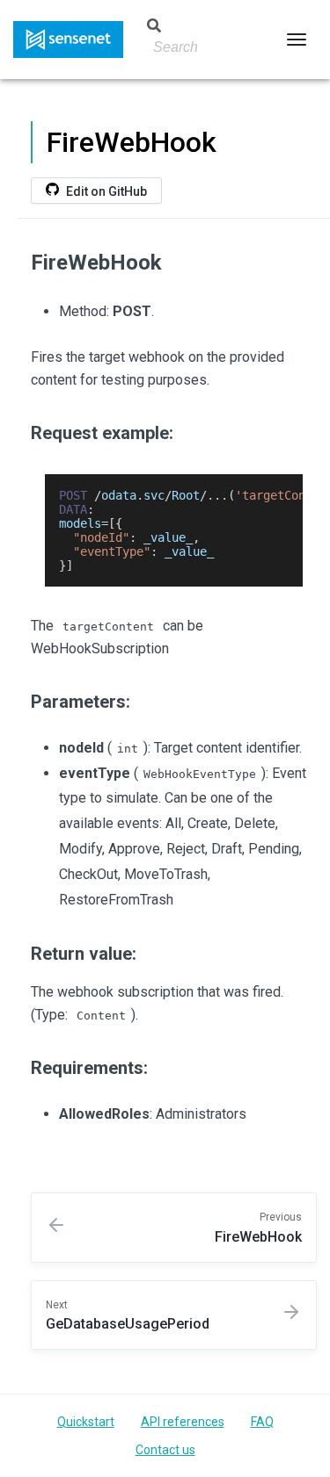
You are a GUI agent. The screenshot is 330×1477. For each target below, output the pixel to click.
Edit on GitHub (105, 191)
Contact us (165, 1450)
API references (182, 1422)
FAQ (262, 1422)
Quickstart (85, 1422)
